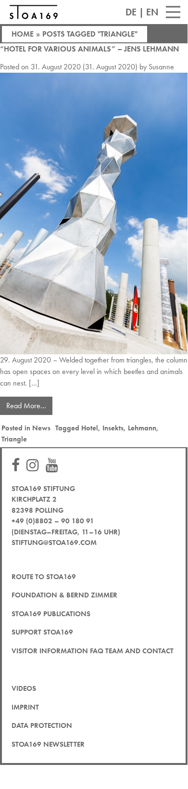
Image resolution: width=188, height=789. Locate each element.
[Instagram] (35, 466)
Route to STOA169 (44, 577)
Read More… (29, 404)
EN (152, 12)
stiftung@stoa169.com (54, 542)
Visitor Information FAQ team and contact (93, 651)
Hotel (89, 428)
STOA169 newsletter (48, 744)
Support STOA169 (42, 632)
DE (131, 12)
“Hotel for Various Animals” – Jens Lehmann (89, 49)
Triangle (14, 439)
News (41, 428)
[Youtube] (54, 466)
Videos (24, 688)
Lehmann (142, 428)
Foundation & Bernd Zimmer (64, 595)
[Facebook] (18, 466)
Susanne (161, 67)
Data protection (42, 725)
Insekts (113, 428)
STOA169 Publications (51, 614)
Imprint (25, 707)
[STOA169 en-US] (33, 12)
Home (23, 34)
